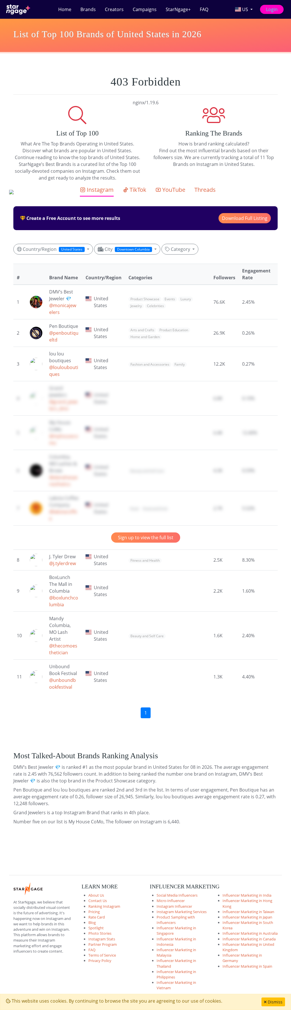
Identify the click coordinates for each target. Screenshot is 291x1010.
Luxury (185, 299)
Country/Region (52, 249)
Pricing (94, 911)
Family (179, 364)
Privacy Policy (99, 960)
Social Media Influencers (177, 895)
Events (170, 299)
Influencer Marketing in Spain (247, 966)
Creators (114, 9)
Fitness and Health (145, 560)
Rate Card (96, 917)
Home (64, 9)
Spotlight (96, 927)
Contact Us (97, 900)
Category (180, 249)
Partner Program (102, 944)
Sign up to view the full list (145, 537)
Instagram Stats (101, 939)
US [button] (245, 9)
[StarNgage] (18, 9)
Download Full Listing (244, 218)
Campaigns (145, 9)
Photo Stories (99, 933)
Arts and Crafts (142, 330)
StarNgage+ (178, 9)
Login (272, 9)
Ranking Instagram (104, 906)
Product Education (173, 330)
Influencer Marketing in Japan (247, 917)
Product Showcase (144, 299)
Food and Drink (155, 508)
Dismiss (274, 1002)
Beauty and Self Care (147, 470)
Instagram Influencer (174, 906)
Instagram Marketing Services (182, 911)
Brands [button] (88, 9)
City (126, 249)
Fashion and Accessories (149, 364)
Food (134, 508)
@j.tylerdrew (62, 563)
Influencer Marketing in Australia (250, 933)
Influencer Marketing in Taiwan (248, 911)
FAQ (204, 9)
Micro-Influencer (171, 900)
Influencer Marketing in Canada (249, 939)
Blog (92, 922)
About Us (96, 895)
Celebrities (155, 305)
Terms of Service (102, 955)
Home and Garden (145, 336)
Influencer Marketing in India (247, 895)
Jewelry (136, 305)
